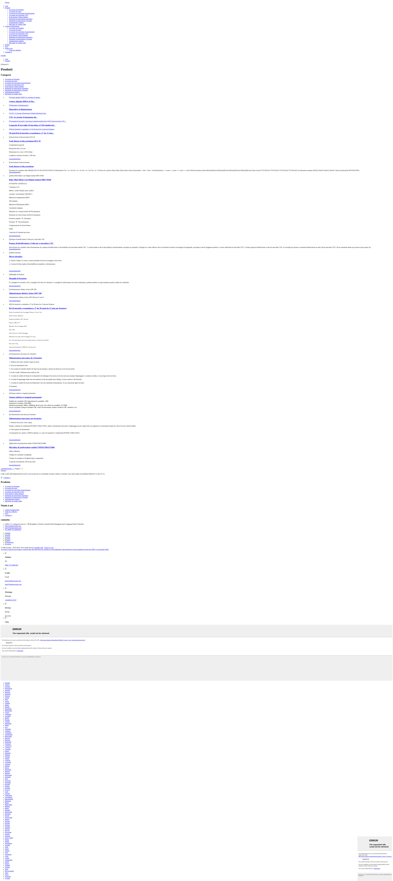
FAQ (6, 46)
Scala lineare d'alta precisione (21, 166)
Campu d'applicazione (12, 26)
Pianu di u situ (49, 548)
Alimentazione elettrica (16, 22)
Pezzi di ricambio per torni (46, 549)
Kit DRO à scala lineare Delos (99, 549)
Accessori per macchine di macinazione (21, 13)
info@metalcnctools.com (13, 526)
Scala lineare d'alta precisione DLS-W (25, 141)
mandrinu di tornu (83, 549)
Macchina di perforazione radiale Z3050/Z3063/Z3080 (32, 447)
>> (14, 469)
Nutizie (7, 45)
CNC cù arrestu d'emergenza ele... (23, 117)
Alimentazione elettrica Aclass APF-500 (25, 293)
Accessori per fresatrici (16, 10)
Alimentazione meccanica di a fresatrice (25, 358)
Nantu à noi (8, 48)
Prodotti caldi (38, 548)
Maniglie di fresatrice (18, 278)
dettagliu (17, 159)
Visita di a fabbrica (15, 50)
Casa (6, 6)
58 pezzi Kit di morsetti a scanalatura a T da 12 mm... (31, 133)
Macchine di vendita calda (17, 24)
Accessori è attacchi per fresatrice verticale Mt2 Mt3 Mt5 (19, 549)
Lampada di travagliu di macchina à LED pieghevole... (32, 125)
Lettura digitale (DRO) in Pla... (22, 101)
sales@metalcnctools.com (13, 528)
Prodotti (7, 8)
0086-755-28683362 (11, 565)
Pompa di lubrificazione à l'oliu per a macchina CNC (31, 243)
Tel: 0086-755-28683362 (13, 529)
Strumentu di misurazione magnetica (20, 19)
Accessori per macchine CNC (18, 15)
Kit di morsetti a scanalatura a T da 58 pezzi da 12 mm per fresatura (38, 308)
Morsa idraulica (15, 256)
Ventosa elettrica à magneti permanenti (25, 397)
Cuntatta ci (8, 52)
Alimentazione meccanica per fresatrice (25, 418)
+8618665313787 (10, 600)
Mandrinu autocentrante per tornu (66, 549)
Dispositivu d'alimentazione (20, 109)
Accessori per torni (15, 11)
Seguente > (9, 469)
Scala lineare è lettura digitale (18, 17)
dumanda (12, 159)
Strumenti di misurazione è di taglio (20, 21)
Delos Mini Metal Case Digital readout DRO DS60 (30, 180)
